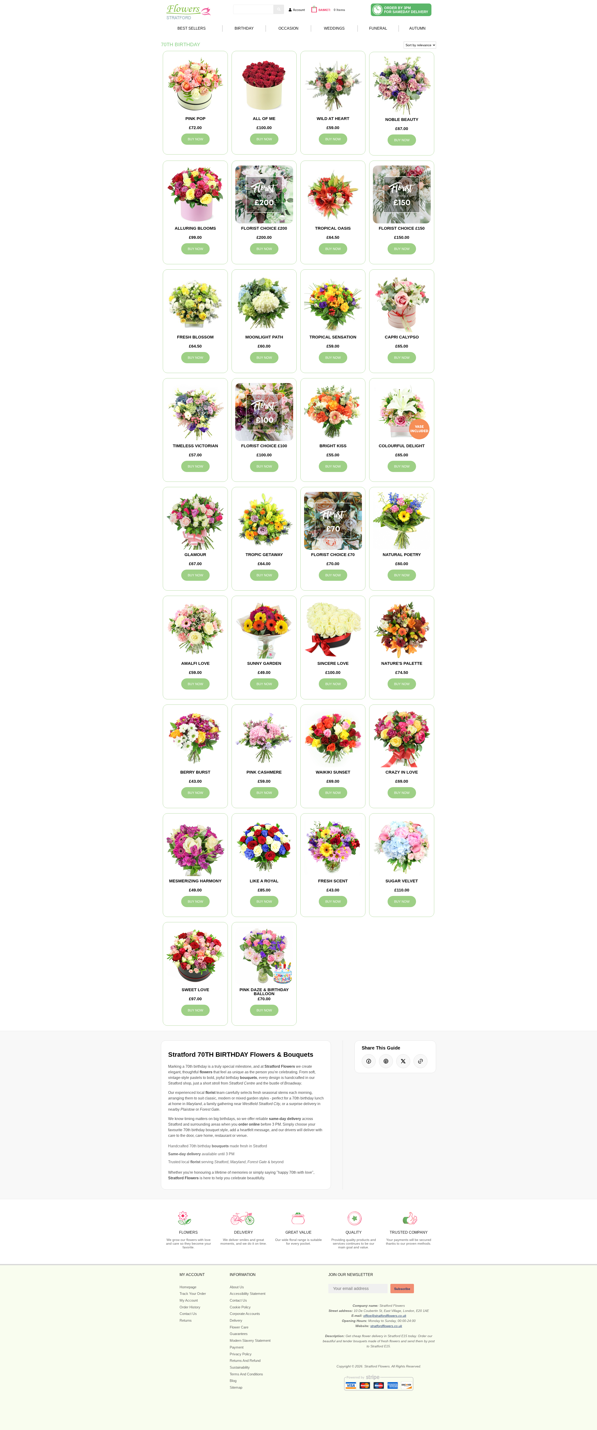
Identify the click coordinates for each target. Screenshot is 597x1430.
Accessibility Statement (247, 1294)
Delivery (236, 1320)
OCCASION (288, 28)
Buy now (195, 139)
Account (299, 10)
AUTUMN (417, 28)
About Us (237, 1287)
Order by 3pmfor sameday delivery (406, 10)
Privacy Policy (241, 1354)
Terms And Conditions (246, 1374)
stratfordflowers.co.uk (386, 1326)
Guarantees (239, 1334)
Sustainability (240, 1367)
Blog (233, 1381)
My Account (189, 1300)
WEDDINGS (334, 28)
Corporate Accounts (245, 1314)
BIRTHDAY (244, 28)
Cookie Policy (240, 1307)
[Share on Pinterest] (386, 1061)
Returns (186, 1320)
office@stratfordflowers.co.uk (384, 1315)
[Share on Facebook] (369, 1061)
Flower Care (239, 1327)
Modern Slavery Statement (250, 1340)
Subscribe (402, 1289)
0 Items (339, 10)
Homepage (188, 1287)
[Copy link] (420, 1061)
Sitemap (236, 1387)
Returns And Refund (245, 1361)
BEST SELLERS (191, 28)
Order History (190, 1307)
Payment (236, 1347)
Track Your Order (193, 1294)
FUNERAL (378, 28)
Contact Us (188, 1314)
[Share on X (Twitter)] (403, 1061)
